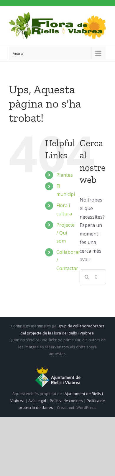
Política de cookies (67, 400)
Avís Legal (37, 400)
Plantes (64, 175)
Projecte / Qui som (65, 233)
